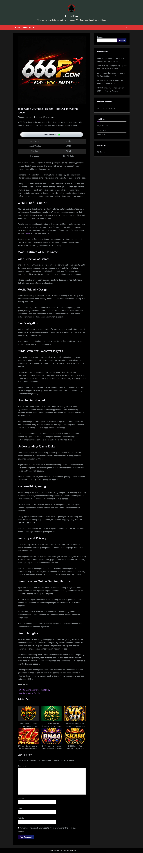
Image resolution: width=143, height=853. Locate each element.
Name (21, 799)
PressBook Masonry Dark (85, 850)
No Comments (51, 117)
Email (21, 808)
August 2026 (102, 126)
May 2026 (101, 135)
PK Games (24, 684)
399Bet (27, 233)
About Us (27, 27)
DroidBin (71, 16)
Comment (22, 766)
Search (100, 37)
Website (21, 818)
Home (17, 27)
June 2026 (101, 130)
